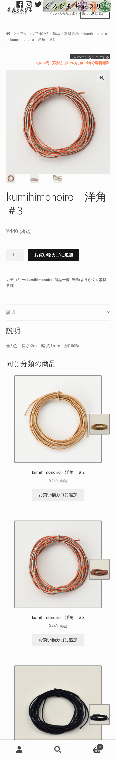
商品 (56, 33)
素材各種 (71, 33)
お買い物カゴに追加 (53, 254)
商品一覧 (62, 279)
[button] (101, 78)
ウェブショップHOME (30, 33)
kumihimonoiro (95, 33)
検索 (58, 750)
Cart (89, 745)
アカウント (19, 750)
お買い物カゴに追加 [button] (58, 494)
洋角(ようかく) (84, 279)
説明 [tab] (10, 312)
